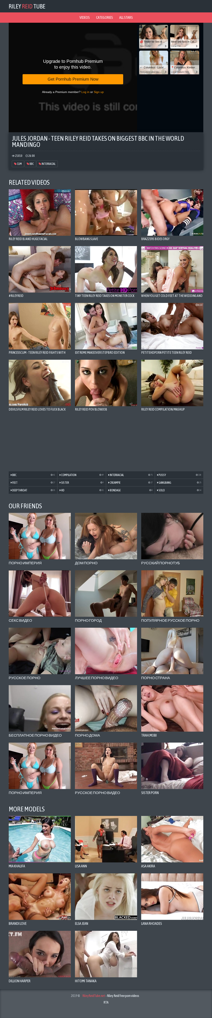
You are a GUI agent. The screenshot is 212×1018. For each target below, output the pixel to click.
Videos (85, 17)
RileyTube (27, 6)
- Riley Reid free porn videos (110, 996)
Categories (104, 17)
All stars (126, 17)
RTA (106, 1002)
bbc (31, 163)
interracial (48, 163)
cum (19, 163)
